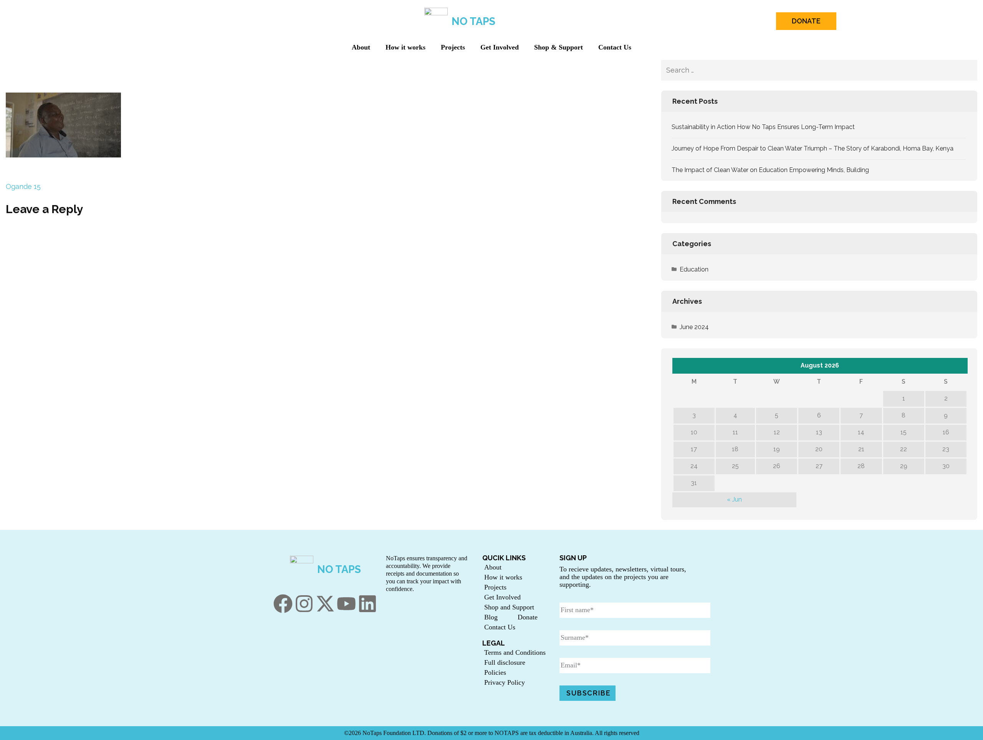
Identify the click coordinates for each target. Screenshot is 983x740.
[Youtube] (346, 603)
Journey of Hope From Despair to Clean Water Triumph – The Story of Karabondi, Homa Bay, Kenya (812, 148)
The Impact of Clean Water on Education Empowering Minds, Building (770, 170)
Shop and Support (509, 607)
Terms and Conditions (515, 652)
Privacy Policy (504, 682)
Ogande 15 (23, 186)
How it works (405, 47)
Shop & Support (558, 47)
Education (694, 269)
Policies (495, 672)
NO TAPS (473, 21)
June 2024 (694, 327)
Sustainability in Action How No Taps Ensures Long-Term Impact (763, 127)
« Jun (734, 499)
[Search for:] (796, 70)
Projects (453, 47)
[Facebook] (283, 603)
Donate (528, 617)
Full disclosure (504, 662)
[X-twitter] (325, 603)
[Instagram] (304, 603)
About (361, 47)
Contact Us (614, 47)
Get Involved (499, 47)
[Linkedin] (367, 603)
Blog (491, 617)
